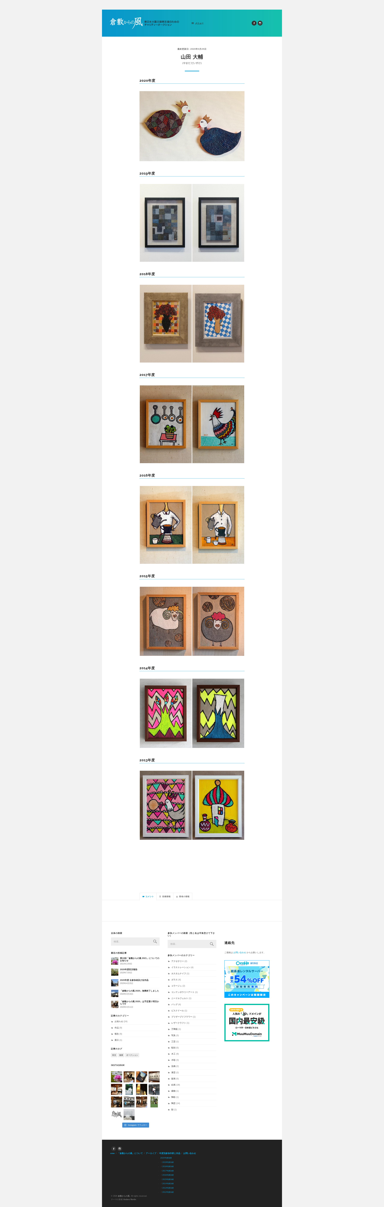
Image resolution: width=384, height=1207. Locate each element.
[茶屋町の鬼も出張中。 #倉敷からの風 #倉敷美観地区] (154, 1089)
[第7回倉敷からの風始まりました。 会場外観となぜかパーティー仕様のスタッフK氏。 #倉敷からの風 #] (129, 1102)
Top (377, 1199)
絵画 (173, 1085)
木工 (173, 1054)
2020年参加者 (166, 1158)
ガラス (174, 979)
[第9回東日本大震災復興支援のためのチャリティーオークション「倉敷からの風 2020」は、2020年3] (141, 1077)
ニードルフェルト (179, 998)
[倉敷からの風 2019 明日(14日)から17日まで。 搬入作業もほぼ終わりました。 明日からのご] (116, 1089)
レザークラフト (178, 1023)
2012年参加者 (168, 1192)
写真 (173, 1035)
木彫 (173, 1060)
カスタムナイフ (178, 973)
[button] (192, 126)
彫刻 (173, 1047)
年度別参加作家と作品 (169, 1153)
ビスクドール (177, 1010)
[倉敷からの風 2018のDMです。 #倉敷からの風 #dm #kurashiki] (154, 1102)
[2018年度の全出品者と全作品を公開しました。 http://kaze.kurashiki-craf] (141, 1089)
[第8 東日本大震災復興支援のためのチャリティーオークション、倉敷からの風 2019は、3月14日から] (129, 1089)
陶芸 (173, 1103)
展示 (117, 1040)
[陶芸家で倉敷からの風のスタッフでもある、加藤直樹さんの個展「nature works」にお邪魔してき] (129, 1114)
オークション (132, 1055)
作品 (117, 1027)
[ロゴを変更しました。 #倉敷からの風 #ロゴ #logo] (116, 1114)
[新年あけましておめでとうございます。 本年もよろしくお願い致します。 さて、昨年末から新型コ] (116, 1077)
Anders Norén (129, 1199)
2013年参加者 (168, 1188)
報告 (117, 1034)
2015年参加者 (168, 1179)
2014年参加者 (168, 1183)
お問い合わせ (239, 952)
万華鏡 (174, 1029)
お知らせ (119, 1021)
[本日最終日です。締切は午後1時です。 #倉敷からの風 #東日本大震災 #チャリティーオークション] (154, 1077)
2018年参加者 (168, 1166)
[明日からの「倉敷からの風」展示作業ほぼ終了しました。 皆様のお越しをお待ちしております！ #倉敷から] (141, 1102)
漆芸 (173, 1072)
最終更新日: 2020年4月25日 (192, 49)
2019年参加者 (168, 1162)
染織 (173, 1066)
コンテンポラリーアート (182, 992)
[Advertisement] (192, 861)
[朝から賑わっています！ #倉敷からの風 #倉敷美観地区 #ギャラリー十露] (116, 1102)
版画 (173, 1078)
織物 (173, 1091)
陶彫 (173, 1097)
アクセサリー (177, 961)
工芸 (173, 1041)
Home (112, 1153)
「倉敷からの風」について (130, 1153)
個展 (121, 1055)
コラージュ (176, 986)
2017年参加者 (168, 1171)
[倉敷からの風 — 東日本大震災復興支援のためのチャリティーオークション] (145, 23)
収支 (114, 1055)
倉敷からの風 (124, 1196)
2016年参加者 (168, 1175)
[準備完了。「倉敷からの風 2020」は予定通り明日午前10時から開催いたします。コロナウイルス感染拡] (129, 1077)
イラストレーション (180, 967)
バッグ (174, 1004)
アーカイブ (151, 1153)
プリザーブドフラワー (181, 1017)
